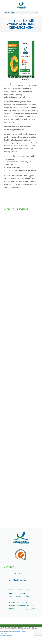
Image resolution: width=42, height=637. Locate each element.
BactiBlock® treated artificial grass (17, 486)
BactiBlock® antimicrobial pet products (20, 245)
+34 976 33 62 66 (16, 573)
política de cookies (19, 631)
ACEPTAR (3, 633)
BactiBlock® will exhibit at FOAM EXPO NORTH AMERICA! (20, 365)
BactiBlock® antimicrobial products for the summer (20, 305)
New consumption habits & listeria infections (20, 426)
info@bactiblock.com (18, 580)
